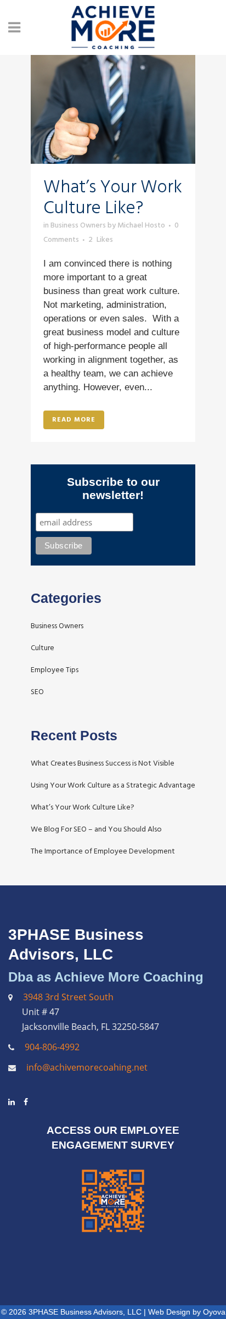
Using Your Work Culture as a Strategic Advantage (113, 785)
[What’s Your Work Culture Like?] (113, 109)
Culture (42, 647)
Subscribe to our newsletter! (113, 488)
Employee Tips (54, 669)
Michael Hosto (141, 225)
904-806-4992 (52, 1047)
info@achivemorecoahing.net (86, 1067)
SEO (37, 691)
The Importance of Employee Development (103, 851)
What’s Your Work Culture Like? (112, 197)
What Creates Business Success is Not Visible (102, 763)
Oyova (214, 1311)
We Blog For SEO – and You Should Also (96, 829)
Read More (73, 419)
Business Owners (78, 225)
